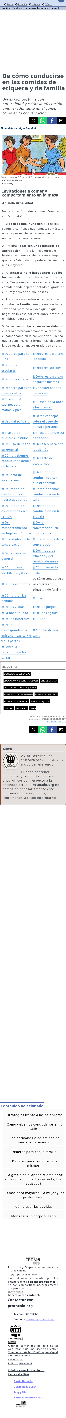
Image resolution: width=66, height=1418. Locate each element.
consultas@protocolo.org (40, 1319)
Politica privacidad (20, 1363)
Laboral (36, 4)
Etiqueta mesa (49, 680)
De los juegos (46, 607)
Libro (32, 708)
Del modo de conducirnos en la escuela (46, 511)
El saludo (43, 598)
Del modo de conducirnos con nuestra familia (45, 477)
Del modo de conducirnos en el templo (15, 511)
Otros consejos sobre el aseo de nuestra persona (46, 421)
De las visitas (15, 607)
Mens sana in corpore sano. (34, 1216)
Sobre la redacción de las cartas (13, 652)
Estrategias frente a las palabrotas (34, 1115)
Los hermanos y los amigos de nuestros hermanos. (35, 1140)
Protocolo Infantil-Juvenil (20, 687)
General (9, 708)
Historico (21, 708)
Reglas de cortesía (46, 694)
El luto (41, 619)
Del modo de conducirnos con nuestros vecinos (14, 494)
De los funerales (17, 619)
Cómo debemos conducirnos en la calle (46, 494)
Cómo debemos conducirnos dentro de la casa (16, 461)
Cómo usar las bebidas (34, 1206)
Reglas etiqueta (40, 701)
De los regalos (47, 613)
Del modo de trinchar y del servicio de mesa (45, 556)
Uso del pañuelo (17, 421)
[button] (33, 120)
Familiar (22, 4)
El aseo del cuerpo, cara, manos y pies (11, 404)
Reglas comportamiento (18, 694)
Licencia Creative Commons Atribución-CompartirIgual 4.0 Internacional (33, 1352)
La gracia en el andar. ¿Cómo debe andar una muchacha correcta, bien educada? (34, 1179)
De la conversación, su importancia (45, 527)
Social (10, 4)
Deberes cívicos (16, 379)
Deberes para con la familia (34, 1152)
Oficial (48, 4)
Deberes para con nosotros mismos (34, 1163)
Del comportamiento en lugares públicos (16, 527)
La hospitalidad (16, 613)
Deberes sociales (49, 368)
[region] (33, 832)
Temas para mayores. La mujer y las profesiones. (34, 1195)
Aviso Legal (15, 1359)
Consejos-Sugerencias (17, 673)
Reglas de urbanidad (16, 701)
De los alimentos (17, 584)
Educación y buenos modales (21, 680)
